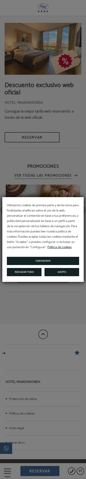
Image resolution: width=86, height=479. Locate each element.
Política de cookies (59, 247)
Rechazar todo (24, 272)
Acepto (62, 272)
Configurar (43, 261)
